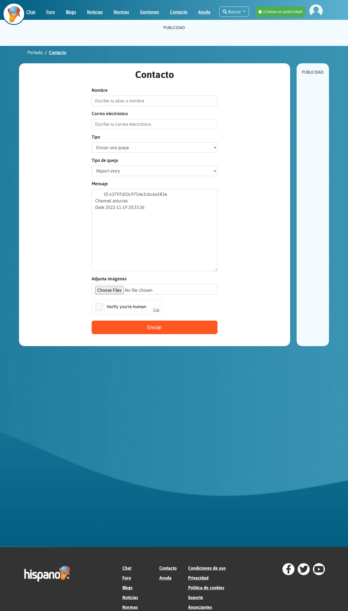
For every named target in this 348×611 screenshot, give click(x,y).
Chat (126, 568)
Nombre (100, 90)
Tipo (96, 136)
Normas (130, 607)
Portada (35, 52)
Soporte (195, 597)
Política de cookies (206, 587)
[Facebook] (288, 569)
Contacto (168, 568)
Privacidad (198, 577)
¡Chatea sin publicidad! (282, 12)
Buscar (234, 11)
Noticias (130, 597)
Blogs (127, 587)
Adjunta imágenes (109, 278)
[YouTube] (319, 569)
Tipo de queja (105, 160)
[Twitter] (304, 569)
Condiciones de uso (207, 568)
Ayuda (165, 577)
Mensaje (100, 183)
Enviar (154, 327)
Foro (126, 577)
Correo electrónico (110, 113)
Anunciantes (200, 607)
